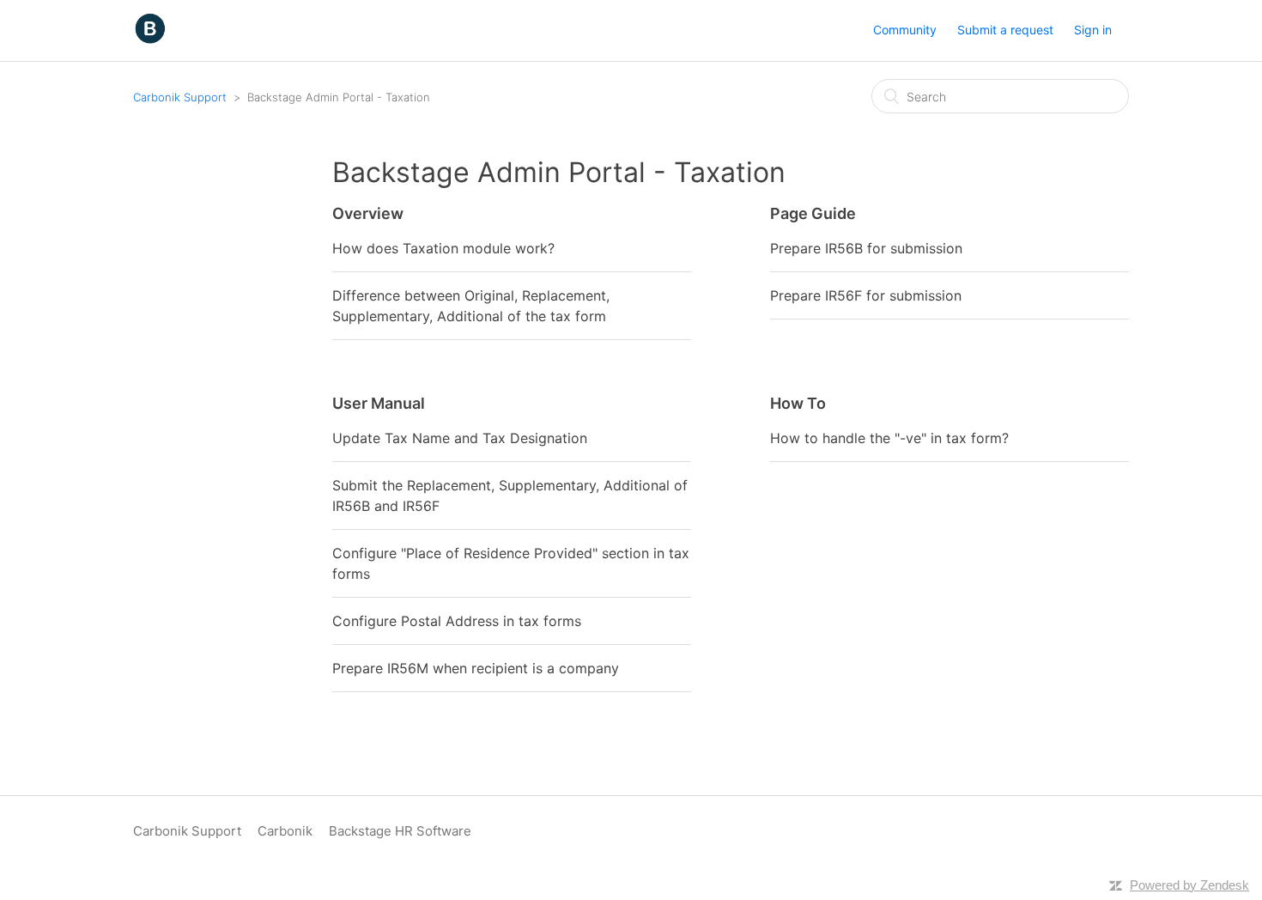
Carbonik (285, 831)
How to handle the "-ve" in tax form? (889, 438)
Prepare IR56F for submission (866, 295)
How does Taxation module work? (443, 248)
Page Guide (813, 213)
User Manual (378, 403)
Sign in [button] (1093, 29)
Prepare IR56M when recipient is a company (475, 668)
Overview (367, 213)
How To (798, 403)
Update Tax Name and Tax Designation (459, 438)
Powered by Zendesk (1189, 885)
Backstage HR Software (400, 831)
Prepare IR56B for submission (866, 248)
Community (905, 29)
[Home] (150, 39)
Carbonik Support (180, 97)
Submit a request (1005, 29)
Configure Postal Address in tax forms (456, 620)
